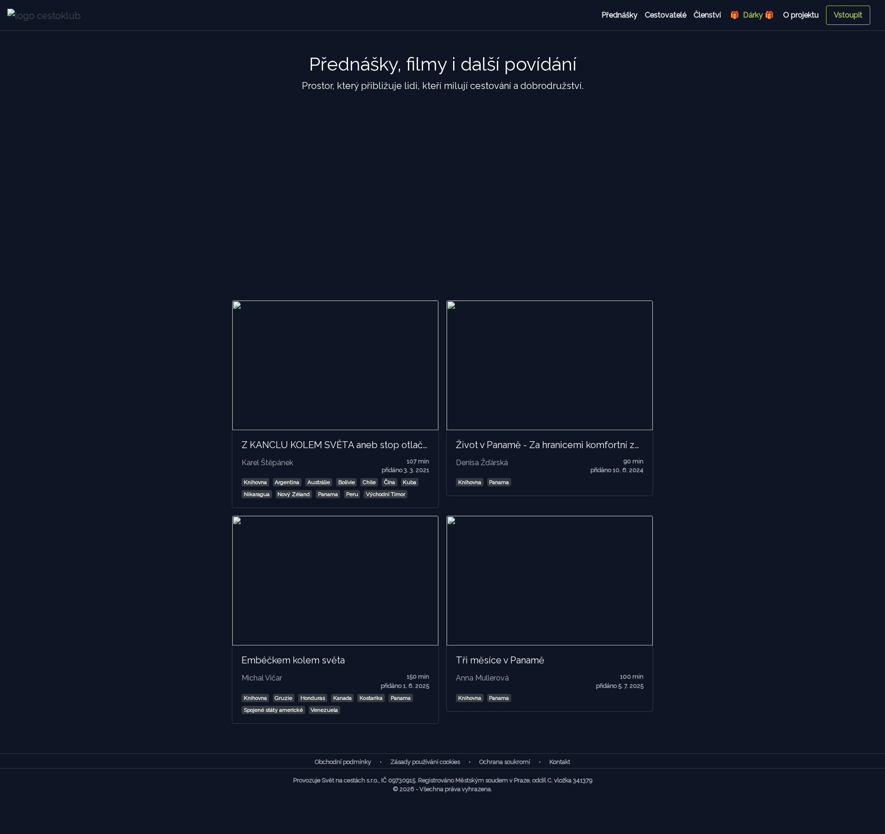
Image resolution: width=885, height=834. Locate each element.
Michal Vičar (262, 678)
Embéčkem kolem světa (293, 660)
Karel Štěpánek (267, 462)
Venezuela (324, 710)
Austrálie (318, 482)
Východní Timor (385, 494)
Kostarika (371, 698)
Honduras (313, 698)
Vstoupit (848, 15)
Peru (352, 494)
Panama (328, 494)
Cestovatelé (665, 15)
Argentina (287, 482)
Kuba (409, 482)
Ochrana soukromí (504, 761)
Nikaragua (257, 494)
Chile (369, 482)
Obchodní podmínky (343, 761)
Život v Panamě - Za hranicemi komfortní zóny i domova (573, 444)
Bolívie (346, 482)
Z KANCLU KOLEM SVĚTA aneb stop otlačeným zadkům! (363, 444)
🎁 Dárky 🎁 (752, 15)
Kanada (342, 698)
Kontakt (559, 761)
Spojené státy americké (273, 710)
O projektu (801, 15)
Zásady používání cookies (425, 761)
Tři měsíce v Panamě (500, 660)
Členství (707, 15)
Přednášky (619, 15)
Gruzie (283, 698)
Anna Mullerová (482, 678)
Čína (389, 482)
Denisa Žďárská (482, 462)
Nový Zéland (293, 494)
